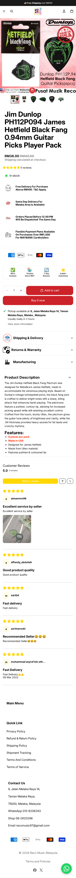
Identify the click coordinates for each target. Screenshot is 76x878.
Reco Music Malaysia (43, 853)
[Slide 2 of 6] (24, 99)
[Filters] (62, 481)
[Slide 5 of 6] (52, 99)
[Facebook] (35, 870)
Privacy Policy (16, 731)
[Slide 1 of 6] (15, 99)
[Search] (12, 11)
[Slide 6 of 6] (61, 99)
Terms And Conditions (21, 759)
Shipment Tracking (19, 752)
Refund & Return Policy (21, 738)
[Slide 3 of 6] (33, 99)
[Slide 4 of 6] (42, 99)
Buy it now (38, 300)
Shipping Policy (17, 745)
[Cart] (72, 11)
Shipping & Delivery (28, 338)
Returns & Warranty (26, 350)
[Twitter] (41, 870)
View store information (20, 324)
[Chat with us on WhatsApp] (66, 868)
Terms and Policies (38, 861)
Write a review (30, 481)
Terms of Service (18, 767)
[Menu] (4, 11)
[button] (12, 167)
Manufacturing (24, 362)
